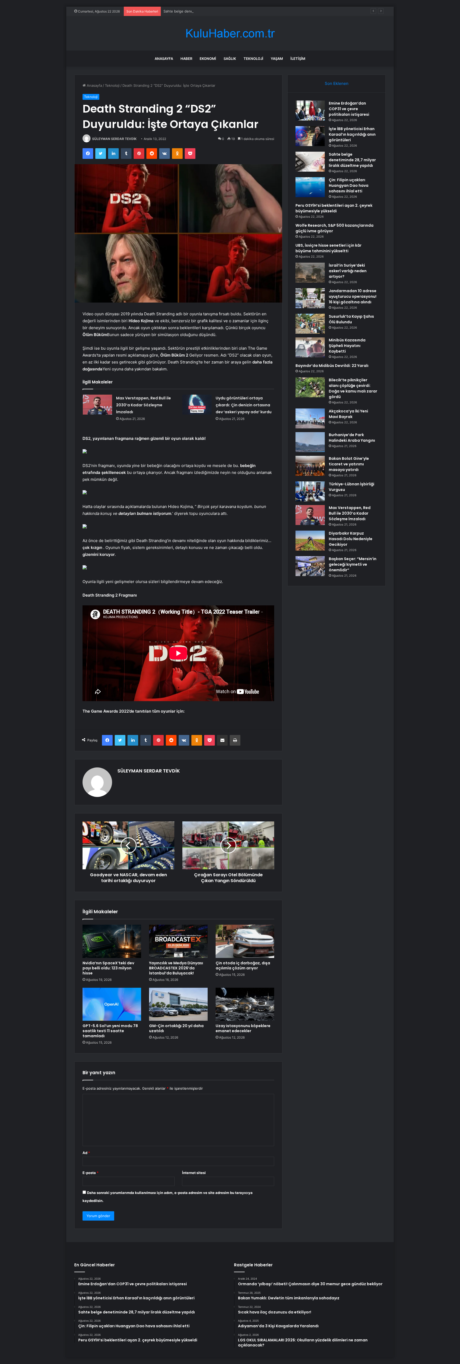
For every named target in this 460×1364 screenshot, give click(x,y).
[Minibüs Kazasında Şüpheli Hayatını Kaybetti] (310, 347)
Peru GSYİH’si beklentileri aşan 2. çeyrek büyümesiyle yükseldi (333, 208)
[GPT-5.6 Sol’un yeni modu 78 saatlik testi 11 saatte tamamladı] (112, 1004)
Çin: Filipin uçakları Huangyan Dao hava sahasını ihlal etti (348, 185)
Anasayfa (164, 58)
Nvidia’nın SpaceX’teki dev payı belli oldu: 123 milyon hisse (108, 968)
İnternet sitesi (194, 1173)
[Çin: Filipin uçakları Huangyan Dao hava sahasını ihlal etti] (310, 187)
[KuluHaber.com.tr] (230, 33)
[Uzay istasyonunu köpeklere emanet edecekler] (245, 1004)
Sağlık (230, 58)
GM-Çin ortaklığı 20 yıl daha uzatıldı (176, 1028)
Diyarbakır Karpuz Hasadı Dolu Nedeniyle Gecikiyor (350, 539)
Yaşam (277, 58)
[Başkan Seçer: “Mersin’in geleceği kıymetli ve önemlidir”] (310, 566)
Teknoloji (253, 58)
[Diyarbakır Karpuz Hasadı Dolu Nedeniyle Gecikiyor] (310, 541)
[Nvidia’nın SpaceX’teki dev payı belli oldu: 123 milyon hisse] (112, 941)
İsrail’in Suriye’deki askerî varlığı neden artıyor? (348, 271)
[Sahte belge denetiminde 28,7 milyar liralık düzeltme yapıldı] (310, 162)
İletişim (297, 58)
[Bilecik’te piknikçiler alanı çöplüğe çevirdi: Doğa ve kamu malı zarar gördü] (310, 387)
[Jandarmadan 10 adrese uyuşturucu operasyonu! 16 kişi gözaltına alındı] (310, 298)
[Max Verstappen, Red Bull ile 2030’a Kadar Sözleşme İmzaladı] (97, 405)
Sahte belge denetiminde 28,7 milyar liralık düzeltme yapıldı (212, 11)
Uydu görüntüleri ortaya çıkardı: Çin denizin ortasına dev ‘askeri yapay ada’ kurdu (244, 405)
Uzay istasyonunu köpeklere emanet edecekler (243, 1028)
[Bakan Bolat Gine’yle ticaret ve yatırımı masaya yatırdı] (310, 466)
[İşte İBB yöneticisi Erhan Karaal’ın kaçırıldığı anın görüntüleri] (310, 136)
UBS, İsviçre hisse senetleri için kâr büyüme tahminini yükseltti (328, 248)
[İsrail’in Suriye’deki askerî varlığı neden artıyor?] (310, 273)
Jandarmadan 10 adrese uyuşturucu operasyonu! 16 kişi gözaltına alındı (352, 296)
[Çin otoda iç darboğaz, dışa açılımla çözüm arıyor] (245, 941)
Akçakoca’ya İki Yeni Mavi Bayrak (348, 413)
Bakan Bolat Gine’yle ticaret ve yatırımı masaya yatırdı (349, 464)
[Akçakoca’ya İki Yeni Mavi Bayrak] (310, 418)
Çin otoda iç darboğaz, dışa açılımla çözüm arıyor (243, 965)
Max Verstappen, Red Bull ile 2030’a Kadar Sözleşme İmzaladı (143, 405)
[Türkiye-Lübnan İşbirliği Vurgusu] (310, 491)
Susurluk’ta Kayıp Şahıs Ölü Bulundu (351, 319)
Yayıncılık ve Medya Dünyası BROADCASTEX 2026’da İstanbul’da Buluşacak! (176, 968)
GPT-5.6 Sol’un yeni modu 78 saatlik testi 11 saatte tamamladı (110, 1031)
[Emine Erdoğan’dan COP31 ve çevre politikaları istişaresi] (310, 111)
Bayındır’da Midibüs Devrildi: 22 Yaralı (331, 365)
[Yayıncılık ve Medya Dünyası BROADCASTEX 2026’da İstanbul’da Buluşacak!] (178, 941)
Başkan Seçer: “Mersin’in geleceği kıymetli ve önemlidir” (352, 564)
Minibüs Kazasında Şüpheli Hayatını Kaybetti (347, 345)
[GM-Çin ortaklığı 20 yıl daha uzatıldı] (178, 1004)
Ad (86, 1153)
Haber (186, 58)
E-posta (90, 1173)
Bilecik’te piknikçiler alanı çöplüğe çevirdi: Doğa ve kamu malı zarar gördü (353, 388)
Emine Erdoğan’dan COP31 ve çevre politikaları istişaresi (349, 109)
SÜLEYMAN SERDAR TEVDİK (114, 139)
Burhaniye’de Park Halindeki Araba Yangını (352, 437)
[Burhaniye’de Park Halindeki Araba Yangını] (310, 442)
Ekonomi (208, 58)
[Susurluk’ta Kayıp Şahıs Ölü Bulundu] (310, 324)
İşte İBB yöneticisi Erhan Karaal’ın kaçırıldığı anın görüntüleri (352, 134)
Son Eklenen (336, 83)
